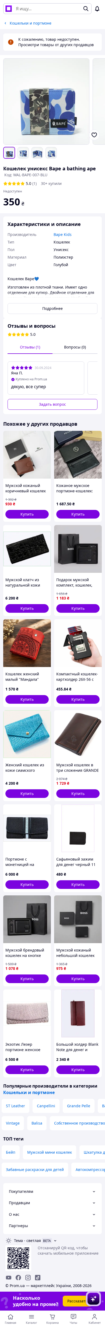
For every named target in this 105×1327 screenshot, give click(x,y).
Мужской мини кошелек (49, 1152)
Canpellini (46, 1105)
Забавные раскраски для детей (35, 1169)
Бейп (10, 1152)
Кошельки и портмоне (29, 1092)
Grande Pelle (78, 1105)
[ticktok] (37, 1277)
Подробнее (52, 308)
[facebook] (18, 1277)
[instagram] (28, 1277)
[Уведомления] (97, 8)
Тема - (27, 1240)
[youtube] (8, 1277)
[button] (27, 514)
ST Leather (15, 1105)
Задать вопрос (52, 404)
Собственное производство (79, 1123)
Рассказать (77, 1301)
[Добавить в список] (94, 135)
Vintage (13, 1123)
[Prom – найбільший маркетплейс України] (9, 9)
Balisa (37, 1123)
